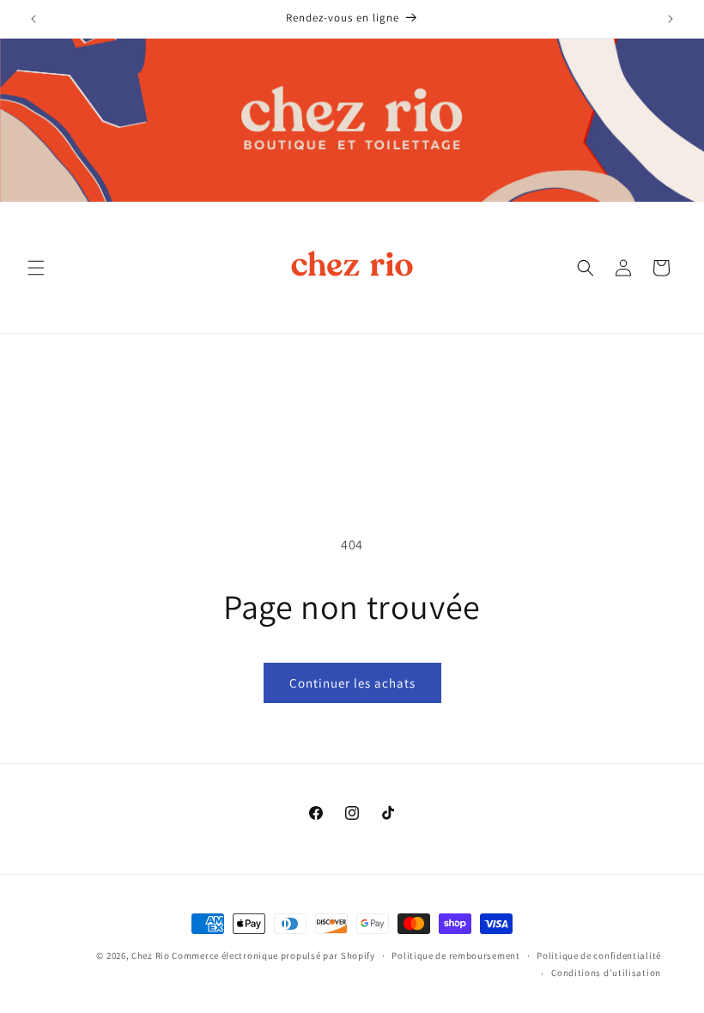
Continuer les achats (352, 683)
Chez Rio (150, 955)
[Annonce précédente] (33, 19)
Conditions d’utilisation (606, 973)
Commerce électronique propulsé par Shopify (273, 955)
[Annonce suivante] (670, 19)
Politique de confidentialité (599, 955)
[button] (36, 268)
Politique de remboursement (455, 955)
